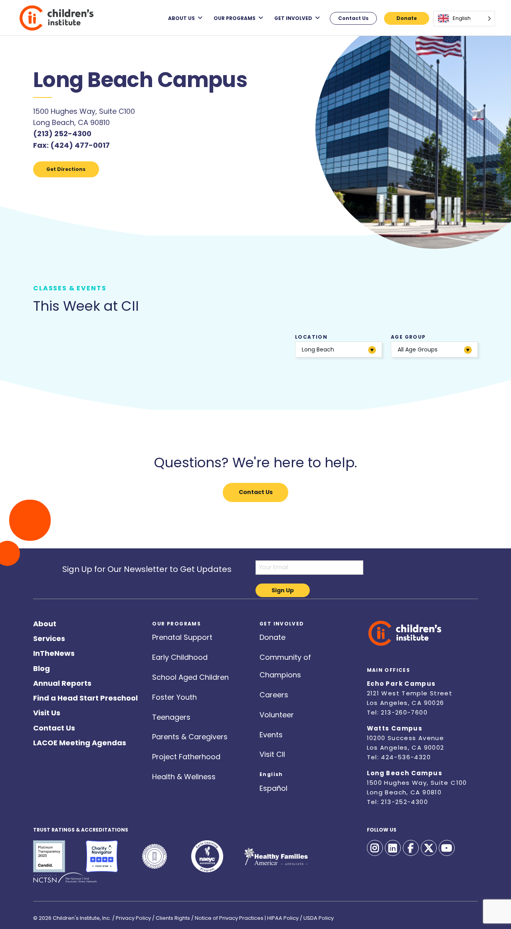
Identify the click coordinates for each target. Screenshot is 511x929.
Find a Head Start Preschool (85, 696)
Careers (273, 693)
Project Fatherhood (186, 755)
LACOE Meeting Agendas (79, 741)
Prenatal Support (182, 635)
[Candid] (49, 856)
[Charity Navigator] (102, 856)
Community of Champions (285, 655)
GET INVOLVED (293, 18)
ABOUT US (181, 18)
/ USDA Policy (317, 915)
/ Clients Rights (171, 915)
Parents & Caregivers (190, 735)
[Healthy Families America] (276, 856)
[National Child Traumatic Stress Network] (65, 877)
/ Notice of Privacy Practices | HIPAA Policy (245, 915)
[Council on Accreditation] (154, 856)
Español (273, 786)
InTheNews (54, 651)
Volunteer (276, 713)
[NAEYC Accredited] (207, 856)
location (314, 343)
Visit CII (272, 752)
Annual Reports (62, 681)
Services (49, 636)
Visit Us (46, 711)
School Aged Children (190, 675)
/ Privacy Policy (131, 915)
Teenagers (171, 715)
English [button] (271, 771)
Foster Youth (174, 695)
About (44, 622)
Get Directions (65, 169)
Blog (41, 666)
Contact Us (353, 18)
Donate (406, 18)
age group (414, 343)
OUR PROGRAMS (235, 18)
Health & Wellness (184, 775)
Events (271, 733)
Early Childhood (180, 655)
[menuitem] (185, 18)
